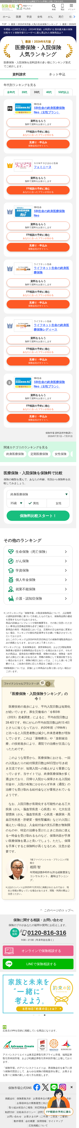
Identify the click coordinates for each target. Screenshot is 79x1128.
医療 (18, 16)
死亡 (61, 16)
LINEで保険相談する (41, 964)
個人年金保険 (25, 580)
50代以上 (63, 92)
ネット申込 (57, 74)
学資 (29, 16)
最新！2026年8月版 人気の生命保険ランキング (34, 24)
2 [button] (39, 1015)
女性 (39, 16)
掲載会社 (10, 1098)
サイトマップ (56, 1121)
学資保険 (22, 570)
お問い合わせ (14, 1116)
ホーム (6, 16)
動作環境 (18, 1121)
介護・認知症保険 (29, 598)
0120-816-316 (46, 932)
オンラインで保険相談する (41, 951)
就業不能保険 (25, 589)
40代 (49, 92)
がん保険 (22, 561)
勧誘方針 (10, 1112)
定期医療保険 (39, 454)
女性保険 (61, 454)
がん (50, 16)
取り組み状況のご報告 (21, 1107)
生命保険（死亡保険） (32, 552)
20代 (24, 92)
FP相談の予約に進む (38, 133)
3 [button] (44, 1015)
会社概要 (30, 1121)
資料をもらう (38, 122)
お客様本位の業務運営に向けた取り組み (38, 1103)
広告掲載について (38, 1125)
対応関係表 (41, 1107)
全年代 (11, 92)
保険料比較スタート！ (38, 516)
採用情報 (41, 1121)
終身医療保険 (15, 454)
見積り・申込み (38, 144)
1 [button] (33, 1015)
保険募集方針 (24, 1098)
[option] (39, 994)
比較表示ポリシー (26, 1112)
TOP (4, 24)
